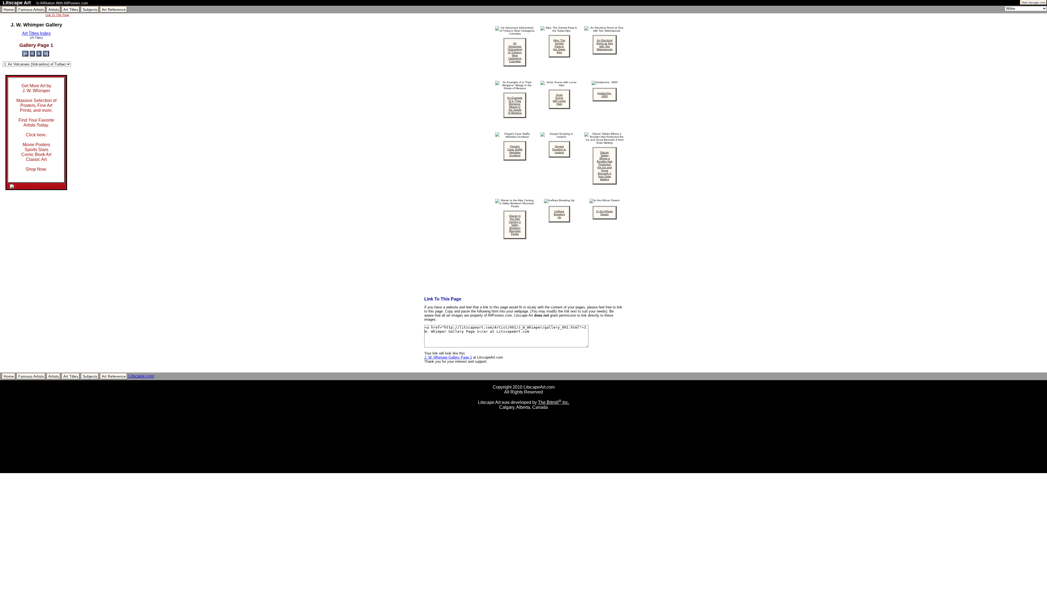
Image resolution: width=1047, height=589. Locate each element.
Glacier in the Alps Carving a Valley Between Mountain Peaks (515, 224)
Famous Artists (31, 9)
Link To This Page (57, 15)
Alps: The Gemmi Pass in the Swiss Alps (559, 46)
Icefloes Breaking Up (559, 214)
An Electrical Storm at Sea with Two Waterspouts (604, 45)
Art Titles (70, 9)
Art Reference (114, 9)
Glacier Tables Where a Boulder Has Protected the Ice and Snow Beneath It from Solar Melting (604, 166)
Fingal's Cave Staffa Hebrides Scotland (514, 151)
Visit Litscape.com (1033, 2)
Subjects (90, 9)
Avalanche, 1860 (604, 95)
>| (46, 53)
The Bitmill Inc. (553, 402)
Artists (53, 9)
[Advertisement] (523, 471)
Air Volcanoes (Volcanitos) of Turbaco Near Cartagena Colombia (515, 52)
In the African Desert (604, 213)
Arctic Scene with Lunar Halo (559, 99)
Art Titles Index (36, 33)
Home (9, 9)
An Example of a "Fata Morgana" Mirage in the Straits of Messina (514, 105)
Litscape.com (141, 376)
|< (25, 53)
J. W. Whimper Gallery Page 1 (448, 357)
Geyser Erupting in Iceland (559, 149)
